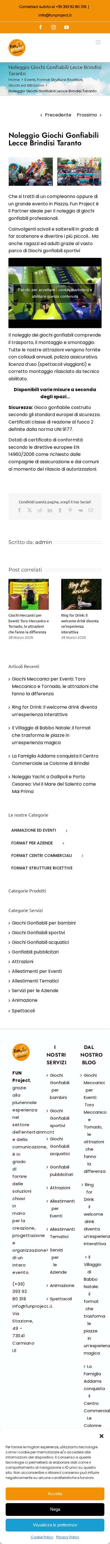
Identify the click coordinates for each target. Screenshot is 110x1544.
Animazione (25, 1000)
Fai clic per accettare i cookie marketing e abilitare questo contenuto (55, 293)
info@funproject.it (55, 15)
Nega (55, 1509)
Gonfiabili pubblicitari (35, 952)
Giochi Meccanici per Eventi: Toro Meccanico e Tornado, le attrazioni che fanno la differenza (55, 686)
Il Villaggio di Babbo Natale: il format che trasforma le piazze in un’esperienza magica (51, 735)
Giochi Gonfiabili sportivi (38, 932)
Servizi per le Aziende (35, 990)
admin (43, 542)
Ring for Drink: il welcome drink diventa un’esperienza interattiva (89, 1214)
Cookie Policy (42, 1537)
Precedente (58, 115)
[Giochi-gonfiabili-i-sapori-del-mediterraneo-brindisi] (31, 172)
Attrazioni (22, 961)
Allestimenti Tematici (35, 981)
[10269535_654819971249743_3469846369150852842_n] (79, 172)
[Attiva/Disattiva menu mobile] (99, 42)
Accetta (55, 1493)
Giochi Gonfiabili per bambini (44, 923)
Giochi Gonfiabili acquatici (40, 942)
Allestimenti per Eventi (37, 971)
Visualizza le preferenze (55, 1524)
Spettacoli (23, 1010)
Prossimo (87, 115)
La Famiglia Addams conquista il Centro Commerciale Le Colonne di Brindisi (89, 1403)
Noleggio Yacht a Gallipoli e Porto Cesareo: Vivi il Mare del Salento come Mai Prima (54, 784)
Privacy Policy (67, 1537)
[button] (101, 1436)
